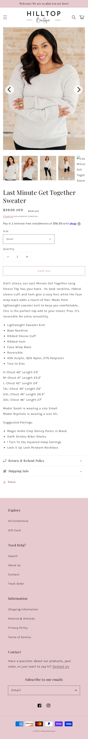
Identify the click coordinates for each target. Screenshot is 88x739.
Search (13, 556)
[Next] (78, 89)
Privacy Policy (18, 628)
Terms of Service (19, 637)
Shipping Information (23, 609)
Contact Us (61, 666)
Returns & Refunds (21, 618)
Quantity (8, 248)
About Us (14, 565)
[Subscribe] (75, 690)
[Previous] (9, 89)
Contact (13, 574)
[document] (44, 89)
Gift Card (14, 530)
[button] (5, 17)
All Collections (18, 521)
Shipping (8, 216)
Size (6, 231)
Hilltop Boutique (48, 731)
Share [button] (12, 482)
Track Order (16, 583)
